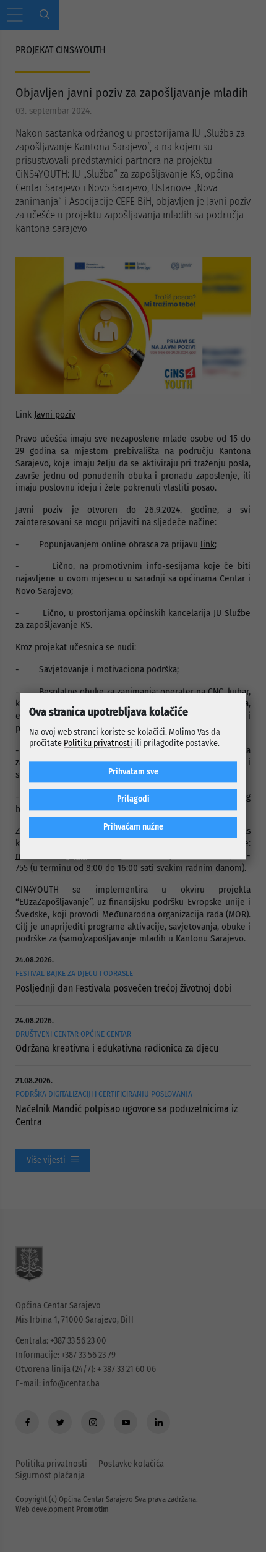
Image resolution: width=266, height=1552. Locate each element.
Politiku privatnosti (98, 743)
